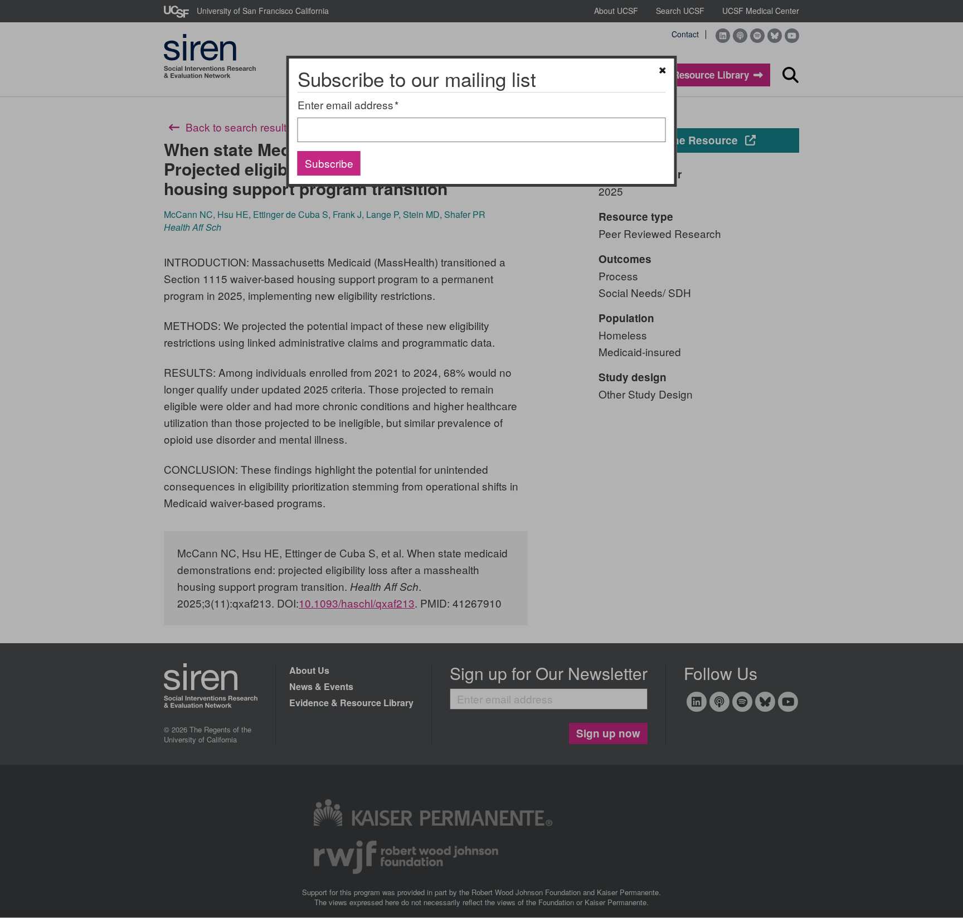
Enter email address (345, 104)
